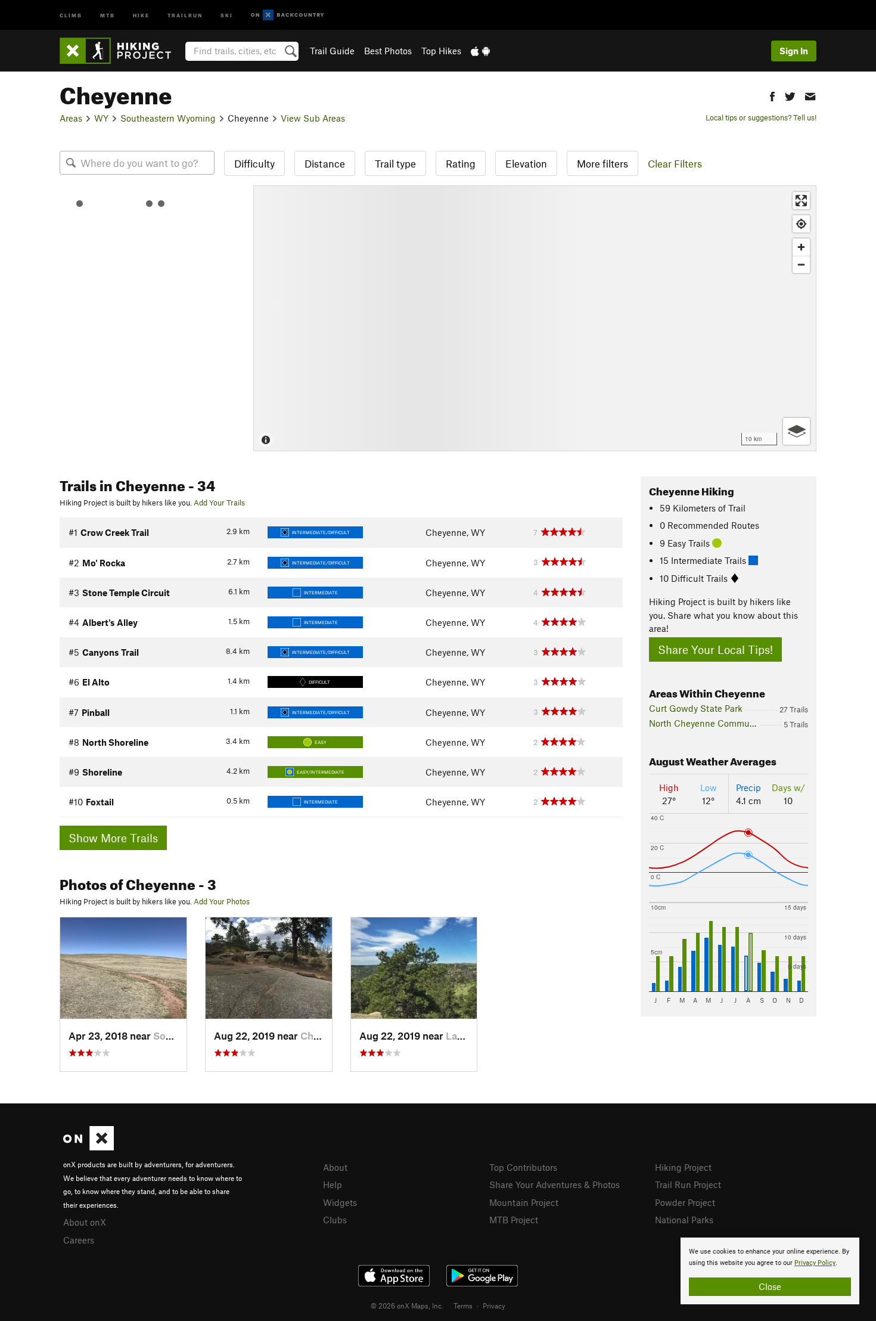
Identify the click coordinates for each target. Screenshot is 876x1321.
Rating (461, 163)
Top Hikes (441, 50)
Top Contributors (523, 1167)
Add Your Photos (222, 901)
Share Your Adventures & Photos (554, 1184)
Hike (141, 14)
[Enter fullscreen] (801, 200)
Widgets (340, 1202)
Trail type (395, 163)
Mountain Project (523, 1202)
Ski (226, 14)
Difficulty (254, 163)
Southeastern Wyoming (168, 118)
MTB (107, 14)
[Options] (796, 431)
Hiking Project (683, 1167)
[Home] (121, 51)
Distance (325, 163)
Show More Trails (113, 838)
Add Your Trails (219, 502)
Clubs (335, 1219)
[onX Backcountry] (287, 15)
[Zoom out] (801, 264)
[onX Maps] (88, 1147)
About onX (84, 1222)
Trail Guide (332, 50)
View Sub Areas (313, 118)
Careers (78, 1240)
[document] (770, 1271)
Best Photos (388, 50)
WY (101, 118)
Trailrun (185, 14)
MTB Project (513, 1219)
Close (770, 1286)
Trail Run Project (688, 1184)
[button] (772, 95)
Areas (71, 118)
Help (332, 1184)
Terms (463, 1305)
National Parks (684, 1219)
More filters (602, 163)
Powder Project (685, 1202)
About (335, 1167)
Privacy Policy (814, 1263)
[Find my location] (801, 223)
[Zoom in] (801, 247)
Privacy (494, 1305)
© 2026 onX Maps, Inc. (407, 1305)
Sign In (793, 50)
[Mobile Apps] (480, 50)
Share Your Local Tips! (715, 649)
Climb (71, 14)
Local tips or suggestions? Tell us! (761, 117)
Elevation (526, 163)
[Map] (535, 318)
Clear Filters (675, 163)
